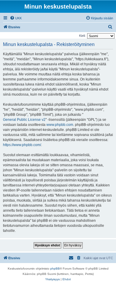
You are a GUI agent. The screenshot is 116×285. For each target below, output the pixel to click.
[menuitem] (16, 18)
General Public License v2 (24, 120)
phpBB (55, 268)
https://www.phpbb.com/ (22, 145)
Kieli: (82, 35)
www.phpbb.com (59, 125)
